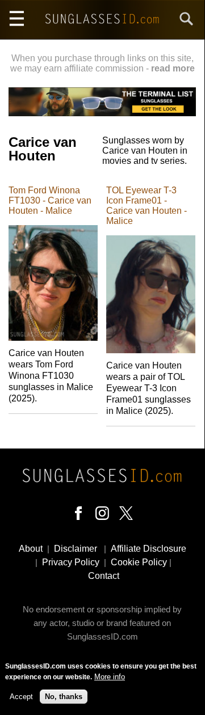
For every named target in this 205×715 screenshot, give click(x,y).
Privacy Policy (70, 562)
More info (109, 676)
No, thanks (63, 696)
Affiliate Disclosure (148, 548)
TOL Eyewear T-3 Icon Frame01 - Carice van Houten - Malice (146, 205)
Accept (21, 696)
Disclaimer (75, 548)
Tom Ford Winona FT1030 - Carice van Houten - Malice (50, 200)
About (31, 548)
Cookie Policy (139, 562)
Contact (103, 576)
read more (173, 68)
